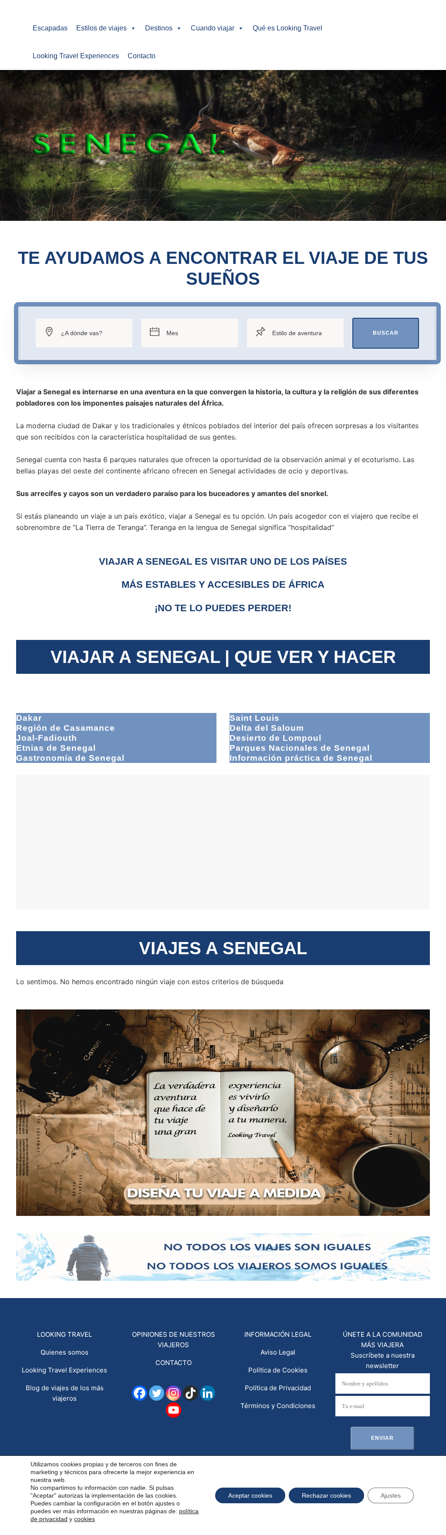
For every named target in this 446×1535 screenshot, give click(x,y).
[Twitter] (156, 1393)
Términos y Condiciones (277, 1406)
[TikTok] (190, 1393)
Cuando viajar (212, 28)
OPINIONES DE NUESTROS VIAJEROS (173, 1339)
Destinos (158, 28)
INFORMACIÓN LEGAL (277, 1334)
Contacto (141, 56)
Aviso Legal (277, 1352)
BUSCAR (386, 333)
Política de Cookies (277, 1370)
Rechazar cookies (326, 1495)
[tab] (116, 718)
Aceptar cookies (250, 1495)
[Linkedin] (207, 1393)
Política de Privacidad (278, 1388)
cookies (84, 1518)
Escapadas (50, 28)
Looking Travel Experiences (76, 56)
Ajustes (391, 1495)
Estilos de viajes (101, 28)
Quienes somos (64, 1352)
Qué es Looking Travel (287, 28)
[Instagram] (173, 1393)
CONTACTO (173, 1363)
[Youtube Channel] (173, 1410)
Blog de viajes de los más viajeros (65, 1393)
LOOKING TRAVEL (64, 1334)
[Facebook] (139, 1393)
